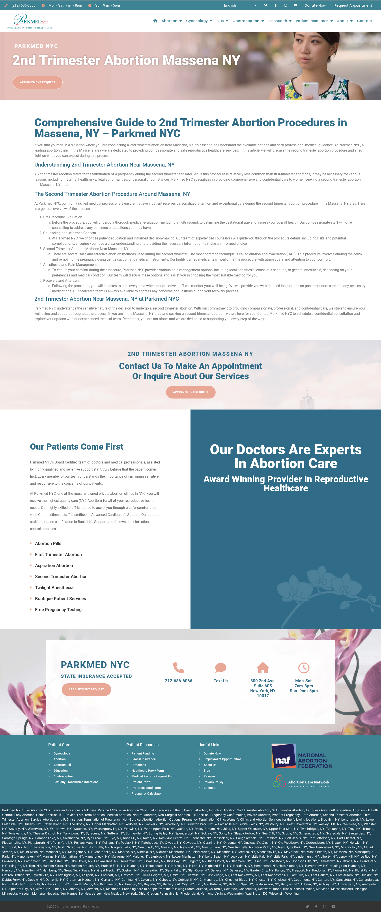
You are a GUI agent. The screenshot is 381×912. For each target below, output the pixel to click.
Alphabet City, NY (21, 889)
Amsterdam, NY (349, 884)
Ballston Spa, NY (241, 884)
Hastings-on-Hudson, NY (347, 866)
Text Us (221, 680)
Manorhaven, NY (29, 856)
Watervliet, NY (38, 828)
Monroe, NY (126, 852)
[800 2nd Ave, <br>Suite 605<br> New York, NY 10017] (262, 667)
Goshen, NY (130, 870)
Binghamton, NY (111, 884)
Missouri (24, 893)
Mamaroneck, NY (97, 856)
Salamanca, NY (74, 838)
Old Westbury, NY (291, 842)
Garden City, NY (261, 870)
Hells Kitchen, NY (291, 866)
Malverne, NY (121, 856)
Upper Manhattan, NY (108, 824)
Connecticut (247, 889)
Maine (310, 889)
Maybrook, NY (294, 852)
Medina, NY (246, 852)
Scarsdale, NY (336, 833)
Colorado (230, 889)
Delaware (264, 889)
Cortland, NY (110, 879)
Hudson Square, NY (85, 866)
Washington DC (256, 893)
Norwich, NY (358, 842)
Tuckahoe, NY (336, 828)
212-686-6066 (178, 680)
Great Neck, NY (108, 870)
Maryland (322, 889)
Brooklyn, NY (330, 819)
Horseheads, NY (158, 866)
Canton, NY (326, 879)
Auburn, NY (309, 884)
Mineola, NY (145, 852)
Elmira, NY (177, 875)
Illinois (287, 889)
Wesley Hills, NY (330, 824)
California (215, 889)
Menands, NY (227, 852)
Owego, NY (173, 842)
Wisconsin (276, 893)
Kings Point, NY (219, 861)
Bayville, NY (152, 884)
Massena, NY (343, 852)
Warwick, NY (133, 828)
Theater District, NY (47, 833)
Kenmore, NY (241, 861)
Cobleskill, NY (188, 879)
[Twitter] (266, 5)
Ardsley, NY (327, 884)
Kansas (298, 889)
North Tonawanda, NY (40, 847)
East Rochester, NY (275, 875)
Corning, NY (130, 879)
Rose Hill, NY (132, 838)
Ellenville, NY (196, 875)
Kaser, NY (260, 861)
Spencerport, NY (187, 833)
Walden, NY (185, 828)
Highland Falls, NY (218, 866)
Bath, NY (202, 884)
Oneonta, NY (232, 842)
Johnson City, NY (304, 861)
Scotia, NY (289, 833)
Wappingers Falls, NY (159, 828)
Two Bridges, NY (312, 828)
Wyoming (292, 893)
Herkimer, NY (242, 866)
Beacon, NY (133, 884)
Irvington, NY (17, 866)
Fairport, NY (90, 875)
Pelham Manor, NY (87, 842)
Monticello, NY (56, 852)
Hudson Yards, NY (56, 866)
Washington (235, 893)
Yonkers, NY (154, 824)
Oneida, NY (252, 842)
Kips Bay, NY (176, 861)
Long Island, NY (352, 819)
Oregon (152, 893)
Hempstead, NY (265, 866)
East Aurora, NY (347, 875)
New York (130, 893)
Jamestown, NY (330, 861)
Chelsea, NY (283, 879)
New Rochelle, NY (241, 847)
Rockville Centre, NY (174, 838)
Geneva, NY (219, 870)
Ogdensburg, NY (318, 842)
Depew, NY (36, 879)
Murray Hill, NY (351, 847)
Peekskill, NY (130, 842)
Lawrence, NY (12, 861)
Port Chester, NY (349, 838)
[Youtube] (295, 5)
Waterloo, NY (82, 828)
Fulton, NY (282, 870)
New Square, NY (214, 847)
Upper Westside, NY (252, 828)
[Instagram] (285, 5)
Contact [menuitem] (364, 20)
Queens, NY (32, 824)
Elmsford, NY (130, 875)
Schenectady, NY (311, 833)
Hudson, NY (135, 866)
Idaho (277, 889)
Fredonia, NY (321, 870)
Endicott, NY (110, 875)
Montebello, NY (105, 852)
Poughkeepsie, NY (249, 838)
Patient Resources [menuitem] (312, 20)
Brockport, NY (58, 884)
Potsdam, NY (274, 838)
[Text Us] (220, 667)
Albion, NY (59, 889)
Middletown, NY (203, 852)
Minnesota (9, 893)
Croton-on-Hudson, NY (82, 879)
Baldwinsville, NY (267, 884)
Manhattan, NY (72, 856)
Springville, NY (136, 833)
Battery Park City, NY (178, 884)
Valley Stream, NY (208, 828)
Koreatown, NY (131, 861)
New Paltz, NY (265, 847)
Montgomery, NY (80, 852)
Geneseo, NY (239, 870)
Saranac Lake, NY (48, 838)
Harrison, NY (11, 870)
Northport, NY (12, 847)
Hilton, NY (196, 866)
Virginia (220, 893)
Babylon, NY (290, 884)
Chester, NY (264, 879)
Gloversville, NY (151, 870)
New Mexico (112, 893)
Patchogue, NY (152, 842)
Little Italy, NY (261, 856)
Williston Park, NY (200, 824)
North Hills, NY (98, 847)
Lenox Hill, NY (349, 856)
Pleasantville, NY (14, 842)
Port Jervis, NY (296, 838)
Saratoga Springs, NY (18, 838)
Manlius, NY (51, 856)
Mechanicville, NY (269, 852)
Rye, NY (115, 838)
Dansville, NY (55, 879)
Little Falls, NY (283, 856)
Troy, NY (354, 828)
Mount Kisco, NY (32, 852)
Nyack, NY (340, 842)
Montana (38, 893)
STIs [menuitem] (220, 20)
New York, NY (190, 847)
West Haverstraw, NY (301, 824)
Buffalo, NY (16, 884)
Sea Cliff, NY (271, 833)
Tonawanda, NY (19, 833)
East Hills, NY (299, 875)
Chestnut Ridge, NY (239, 879)
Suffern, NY (115, 833)
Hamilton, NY (31, 870)
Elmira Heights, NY (155, 875)
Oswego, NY (192, 842)
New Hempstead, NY (324, 847)
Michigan (361, 889)
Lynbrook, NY (160, 856)
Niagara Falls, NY (123, 847)
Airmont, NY (95, 889)
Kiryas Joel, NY (154, 861)
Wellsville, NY (352, 824)
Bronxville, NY (36, 884)
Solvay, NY (209, 833)
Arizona (201, 889)
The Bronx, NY (79, 824)
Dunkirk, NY (369, 875)
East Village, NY (218, 875)
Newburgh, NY (148, 847)
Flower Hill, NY (343, 870)
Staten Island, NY (55, 824)
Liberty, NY (329, 856)
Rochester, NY (200, 838)
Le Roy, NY (368, 856)
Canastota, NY (346, 879)
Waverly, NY (17, 828)
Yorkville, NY (134, 824)
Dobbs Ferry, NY (14, 879)
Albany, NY (77, 889)
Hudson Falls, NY (113, 866)
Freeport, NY (301, 870)
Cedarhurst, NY (305, 879)
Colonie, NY (149, 879)
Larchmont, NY (35, 861)
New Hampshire (71, 893)
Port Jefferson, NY (322, 838)
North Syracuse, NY (72, 847)
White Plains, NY (251, 824)
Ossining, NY (212, 842)
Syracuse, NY (95, 833)
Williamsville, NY (226, 824)
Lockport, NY (240, 856)
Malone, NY (141, 856)
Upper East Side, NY (284, 828)
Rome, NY (150, 838)
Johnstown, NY (279, 861)
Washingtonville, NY (108, 828)
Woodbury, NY (175, 824)
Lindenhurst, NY (307, 856)
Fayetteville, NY (43, 875)
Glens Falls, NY (175, 870)
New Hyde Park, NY (292, 847)
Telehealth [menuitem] (277, 20)
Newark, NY (169, 847)
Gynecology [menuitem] (197, 20)
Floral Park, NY (366, 870)
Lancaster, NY (58, 861)
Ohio (142, 893)
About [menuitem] (342, 20)
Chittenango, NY (211, 879)
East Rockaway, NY (245, 875)
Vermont (207, 893)
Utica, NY (229, 828)
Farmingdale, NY (68, 875)
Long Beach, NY (217, 856)
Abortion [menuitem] (169, 20)
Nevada (52, 893)
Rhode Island (189, 893)
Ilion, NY (35, 866)
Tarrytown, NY (73, 833)
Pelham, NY (110, 842)
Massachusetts (342, 889)
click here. (89, 810)
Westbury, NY (275, 824)
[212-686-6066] (178, 667)
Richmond (113, 889)
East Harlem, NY (322, 875)
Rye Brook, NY (97, 838)
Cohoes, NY (167, 879)
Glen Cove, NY (198, 870)
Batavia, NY (218, 884)
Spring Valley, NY (161, 833)
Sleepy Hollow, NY (247, 833)
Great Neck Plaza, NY (79, 870)
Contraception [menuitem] (246, 20)
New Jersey (93, 893)
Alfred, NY (43, 889)
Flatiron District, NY (16, 875)
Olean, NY (269, 842)
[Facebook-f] (276, 5)
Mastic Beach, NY (319, 852)
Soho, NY (225, 833)
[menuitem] (155, 21)
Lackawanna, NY (106, 861)
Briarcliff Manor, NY (84, 884)
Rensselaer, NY (223, 838)
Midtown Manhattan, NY (173, 852)
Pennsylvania (169, 893)
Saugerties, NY (359, 833)
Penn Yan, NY (62, 842)
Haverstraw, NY (316, 866)
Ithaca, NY (351, 861)
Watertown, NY (61, 828)
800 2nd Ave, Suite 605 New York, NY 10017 (263, 688)
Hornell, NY (179, 866)
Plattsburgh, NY (39, 842)
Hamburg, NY (52, 870)
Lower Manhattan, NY (188, 856)
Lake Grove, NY (81, 861)
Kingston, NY (197, 861)
